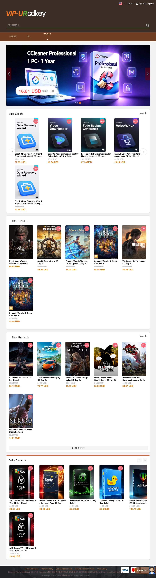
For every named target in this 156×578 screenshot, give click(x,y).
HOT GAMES (20, 220)
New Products (20, 337)
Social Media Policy (64, 568)
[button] (8, 74)
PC (29, 36)
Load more (77, 447)
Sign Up (150, 3)
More (142, 113)
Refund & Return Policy (84, 568)
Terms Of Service (32, 568)
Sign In (141, 3)
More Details (27, 149)
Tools (47, 34)
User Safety (102, 568)
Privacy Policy (47, 568)
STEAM (13, 36)
